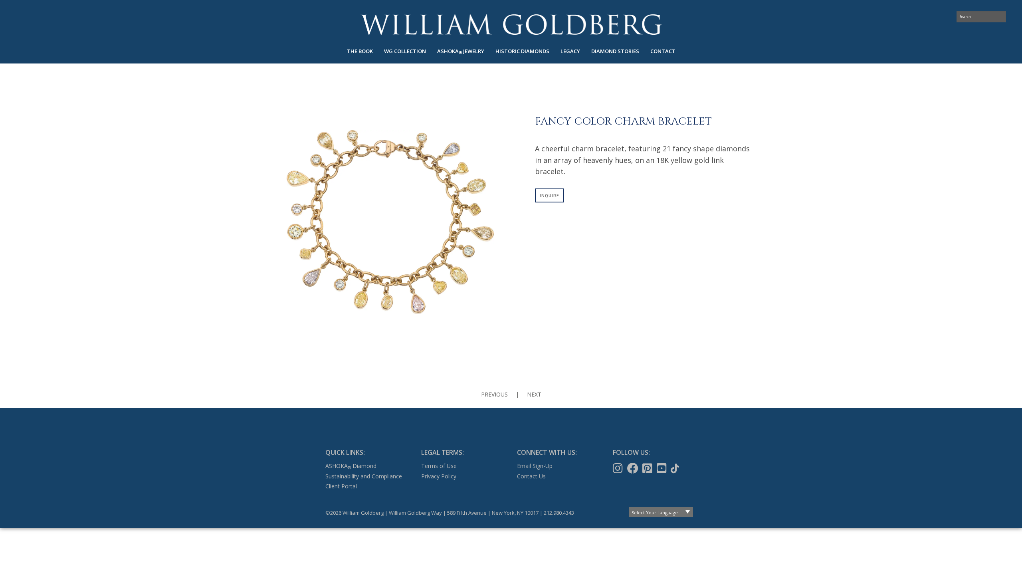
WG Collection (405, 51)
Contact (662, 51)
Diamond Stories (615, 51)
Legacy (570, 51)
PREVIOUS (494, 394)
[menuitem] (360, 51)
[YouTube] (662, 468)
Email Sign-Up (535, 466)
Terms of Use (439, 466)
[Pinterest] (648, 468)
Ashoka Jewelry (460, 51)
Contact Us (531, 476)
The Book (360, 51)
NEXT (534, 394)
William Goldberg (511, 25)
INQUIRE (549, 195)
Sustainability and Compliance (363, 476)
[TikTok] (676, 468)
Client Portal (341, 486)
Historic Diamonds (522, 51)
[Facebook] (633, 468)
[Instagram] (618, 468)
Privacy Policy (438, 476)
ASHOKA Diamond (350, 466)
